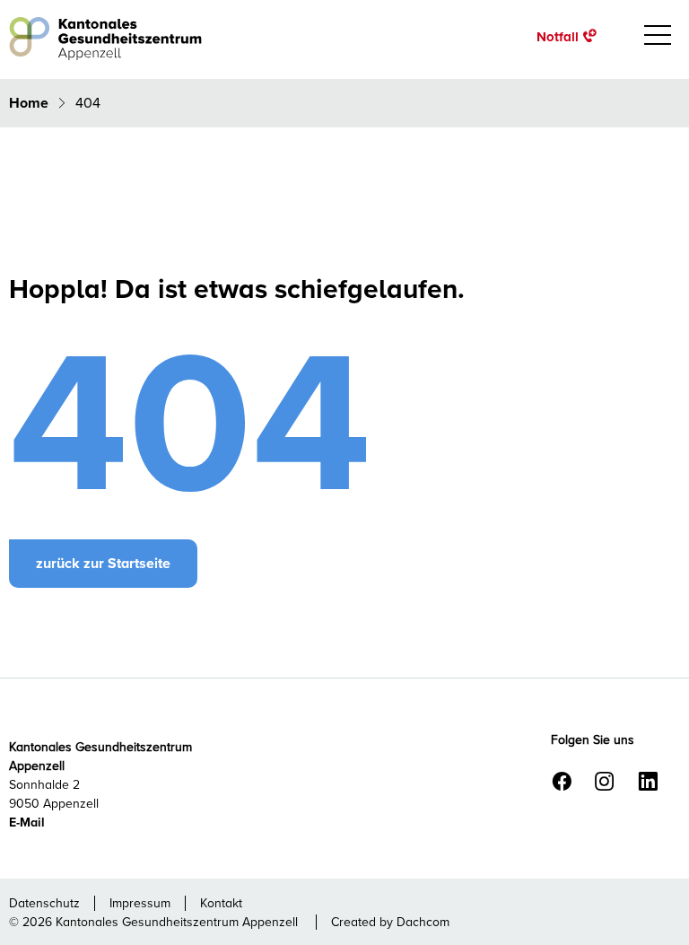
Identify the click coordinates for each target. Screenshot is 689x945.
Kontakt (221, 903)
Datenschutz (44, 903)
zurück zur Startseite (103, 564)
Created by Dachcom (390, 922)
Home (30, 103)
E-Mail (27, 822)
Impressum (139, 903)
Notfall (557, 36)
